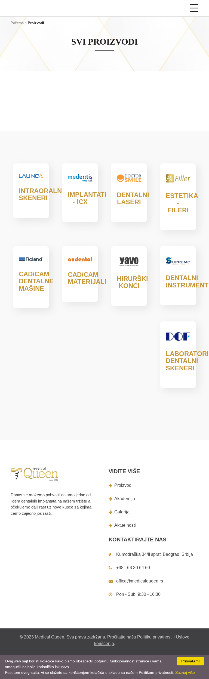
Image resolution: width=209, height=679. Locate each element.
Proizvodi (123, 485)
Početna (17, 23)
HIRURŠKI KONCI (132, 282)
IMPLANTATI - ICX (87, 198)
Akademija (124, 498)
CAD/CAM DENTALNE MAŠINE (36, 281)
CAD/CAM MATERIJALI (87, 278)
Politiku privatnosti (155, 637)
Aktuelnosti (125, 525)
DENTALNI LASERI (133, 198)
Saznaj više (185, 672)
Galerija (122, 512)
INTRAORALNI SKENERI (41, 194)
